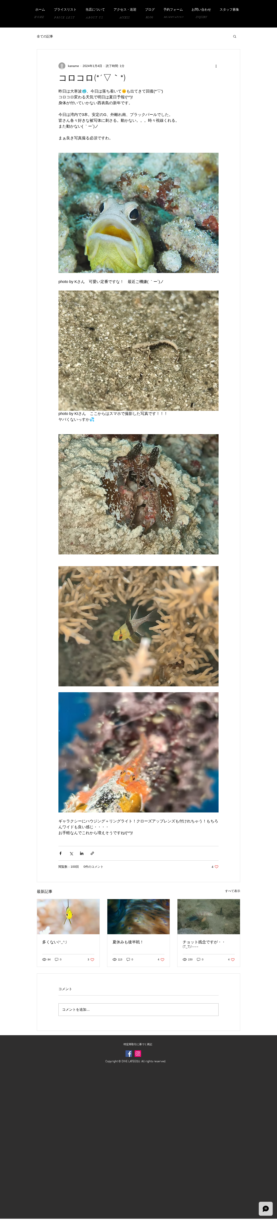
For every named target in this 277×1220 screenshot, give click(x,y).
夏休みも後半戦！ (128, 942)
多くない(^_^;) (54, 942)
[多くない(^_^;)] (68, 916)
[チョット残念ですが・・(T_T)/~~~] (208, 916)
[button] (235, 36)
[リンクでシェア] (92, 853)
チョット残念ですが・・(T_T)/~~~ (204, 944)
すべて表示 (232, 891)
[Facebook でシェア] (60, 853)
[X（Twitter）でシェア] (71, 853)
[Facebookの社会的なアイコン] (129, 1053)
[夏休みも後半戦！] (138, 916)
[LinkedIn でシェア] (82, 853)
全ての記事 (45, 36)
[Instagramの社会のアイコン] (138, 1053)
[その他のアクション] (216, 65)
